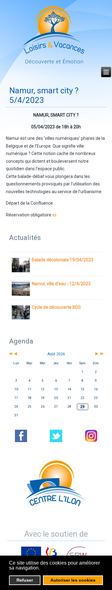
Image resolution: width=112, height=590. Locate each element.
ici (54, 214)
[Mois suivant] (97, 354)
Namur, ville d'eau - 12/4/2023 (61, 283)
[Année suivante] (101, 354)
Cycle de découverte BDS (56, 307)
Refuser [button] (24, 580)
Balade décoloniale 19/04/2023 (62, 259)
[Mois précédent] (15, 354)
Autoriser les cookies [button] (73, 580)
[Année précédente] (10, 354)
